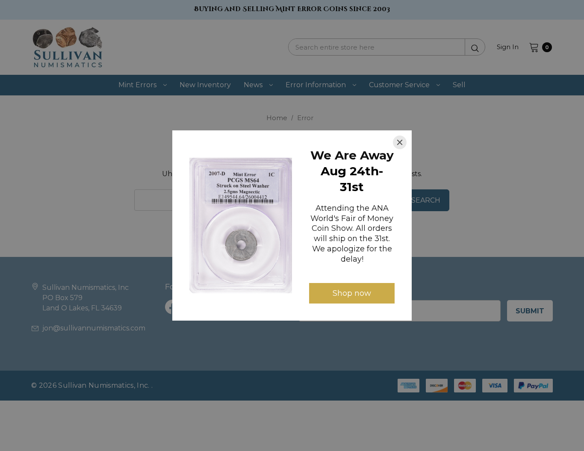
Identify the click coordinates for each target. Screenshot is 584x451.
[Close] (400, 142)
